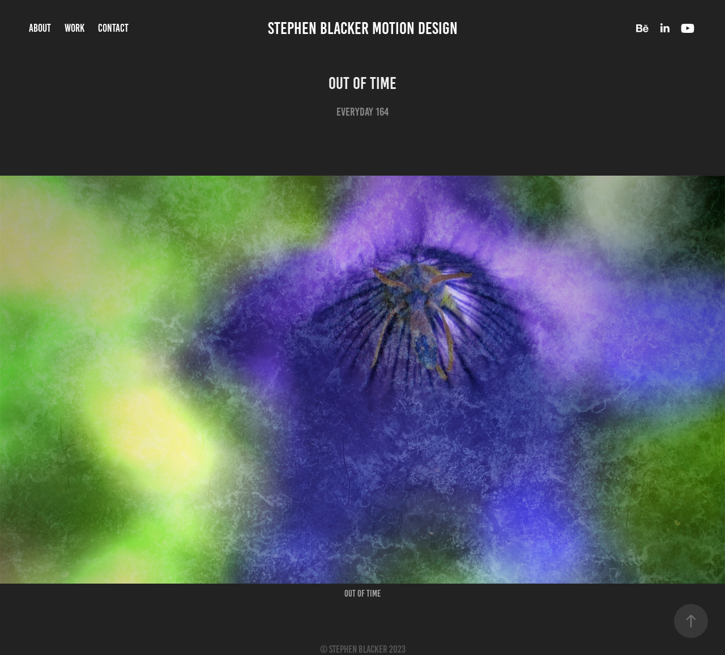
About (40, 28)
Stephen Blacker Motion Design (363, 28)
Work (74, 28)
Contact (113, 28)
